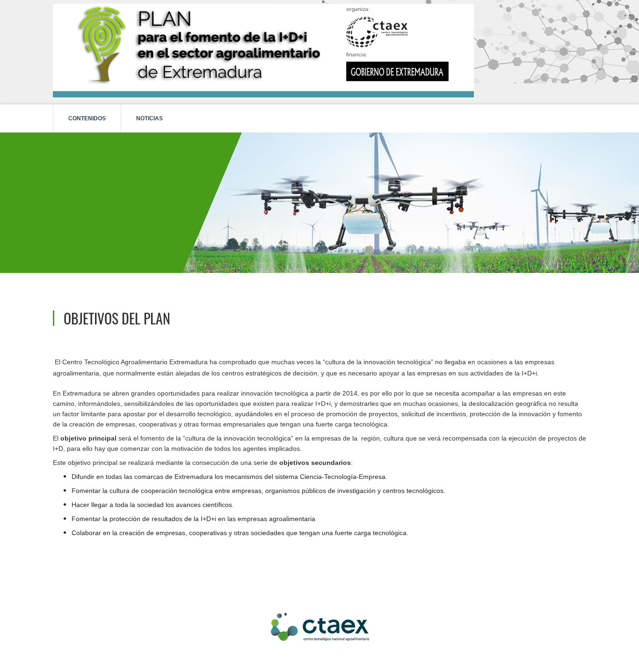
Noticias (149, 118)
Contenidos (87, 118)
